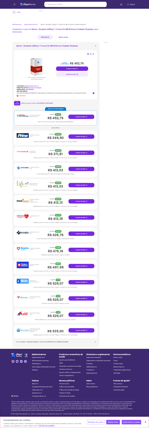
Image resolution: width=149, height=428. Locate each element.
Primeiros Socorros (65, 369)
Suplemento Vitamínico (93, 357)
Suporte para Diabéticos (67, 360)
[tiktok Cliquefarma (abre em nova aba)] (21, 361)
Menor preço (63, 37)
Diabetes (35, 370)
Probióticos (90, 370)
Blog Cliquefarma (92, 387)
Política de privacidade (66, 387)
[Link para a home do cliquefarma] (31, 4)
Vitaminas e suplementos (98, 354)
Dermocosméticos (121, 354)
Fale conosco (117, 383)
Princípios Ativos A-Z (39, 396)
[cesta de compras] (121, 4)
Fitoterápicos (36, 363)
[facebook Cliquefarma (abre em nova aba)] (13, 361)
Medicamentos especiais (40, 360)
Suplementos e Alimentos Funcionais (98, 360)
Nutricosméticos (118, 367)
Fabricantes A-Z (37, 390)
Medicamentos (16, 24)
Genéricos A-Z (37, 393)
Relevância (45, 37)
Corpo (115, 360)
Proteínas (89, 363)
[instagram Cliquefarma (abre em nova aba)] (25, 361)
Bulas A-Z (35, 383)
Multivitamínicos (91, 367)
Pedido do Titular (64, 393)
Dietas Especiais (91, 373)
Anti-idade (116, 373)
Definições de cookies (95, 422)
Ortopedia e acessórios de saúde (70, 366)
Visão (61, 363)
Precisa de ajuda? (121, 380)
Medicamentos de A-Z (31, 24)
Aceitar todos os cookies (131, 422)
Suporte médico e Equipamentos (70, 372)
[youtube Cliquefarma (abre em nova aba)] (17, 361)
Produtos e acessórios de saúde (71, 355)
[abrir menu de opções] (14, 4)
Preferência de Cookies (67, 396)
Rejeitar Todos (113, 422)
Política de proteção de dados (69, 390)
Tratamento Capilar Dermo (122, 370)
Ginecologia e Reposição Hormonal (43, 367)
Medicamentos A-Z (38, 357)
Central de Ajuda (118, 390)
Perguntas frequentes (120, 387)
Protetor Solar (118, 363)
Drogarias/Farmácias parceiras (42, 387)
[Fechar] (145, 422)
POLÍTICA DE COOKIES (47, 426)
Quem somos (90, 383)
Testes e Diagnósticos (66, 375)
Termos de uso (64, 383)
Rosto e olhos (117, 357)
